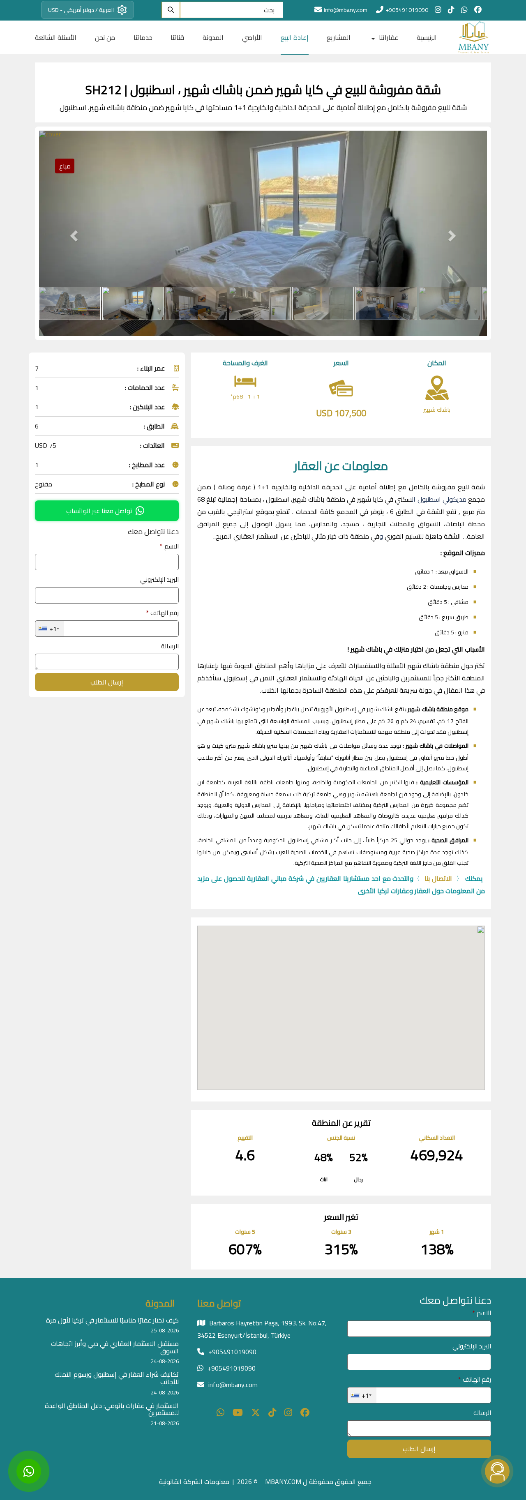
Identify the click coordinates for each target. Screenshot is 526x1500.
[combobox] (49, 628)
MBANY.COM (283, 1481)
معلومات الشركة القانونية (194, 1481)
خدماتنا (143, 37)
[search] (170, 10)
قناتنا (177, 37)
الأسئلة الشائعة (55, 37)
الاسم (169, 546)
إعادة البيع (295, 37)
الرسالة (170, 646)
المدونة (213, 37)
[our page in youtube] (237, 1413)
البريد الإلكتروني (159, 579)
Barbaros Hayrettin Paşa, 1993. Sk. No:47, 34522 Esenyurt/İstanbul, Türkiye (262, 1329)
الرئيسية (427, 37)
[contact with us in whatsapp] (464, 10)
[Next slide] (453, 233)
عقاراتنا (387, 37)
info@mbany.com (233, 1384)
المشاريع (339, 37)
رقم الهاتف (162, 613)
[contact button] (497, 1471)
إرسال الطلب (106, 682)
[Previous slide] (72, 233)
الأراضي (252, 37)
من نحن (105, 37)
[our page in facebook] (478, 10)
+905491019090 (406, 10)
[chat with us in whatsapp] (220, 1413)
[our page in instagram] (438, 10)
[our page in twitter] (255, 1413)
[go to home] (472, 37)
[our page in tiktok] (451, 10)
